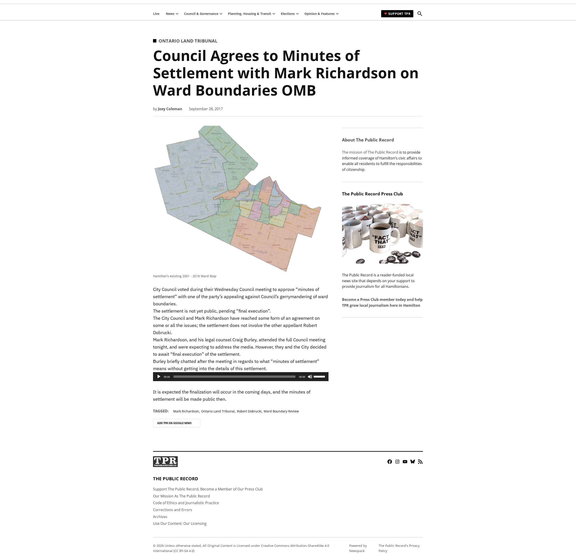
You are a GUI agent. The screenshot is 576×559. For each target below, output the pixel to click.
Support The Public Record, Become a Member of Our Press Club (208, 489)
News (170, 13)
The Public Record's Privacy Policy (399, 548)
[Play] (159, 376)
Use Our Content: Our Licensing (180, 523)
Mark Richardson (186, 411)
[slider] (320, 376)
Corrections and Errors (172, 509)
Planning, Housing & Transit (249, 13)
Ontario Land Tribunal (188, 41)
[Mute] (310, 376)
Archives (160, 516)
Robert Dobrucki (249, 411)
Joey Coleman (170, 108)
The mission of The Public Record (370, 152)
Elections (288, 13)
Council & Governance (201, 13)
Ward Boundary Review (281, 411)
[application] (240, 376)
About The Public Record (368, 140)
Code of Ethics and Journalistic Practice (186, 502)
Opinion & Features (319, 13)
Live (156, 13)
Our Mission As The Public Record (181, 496)
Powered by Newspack (358, 548)
